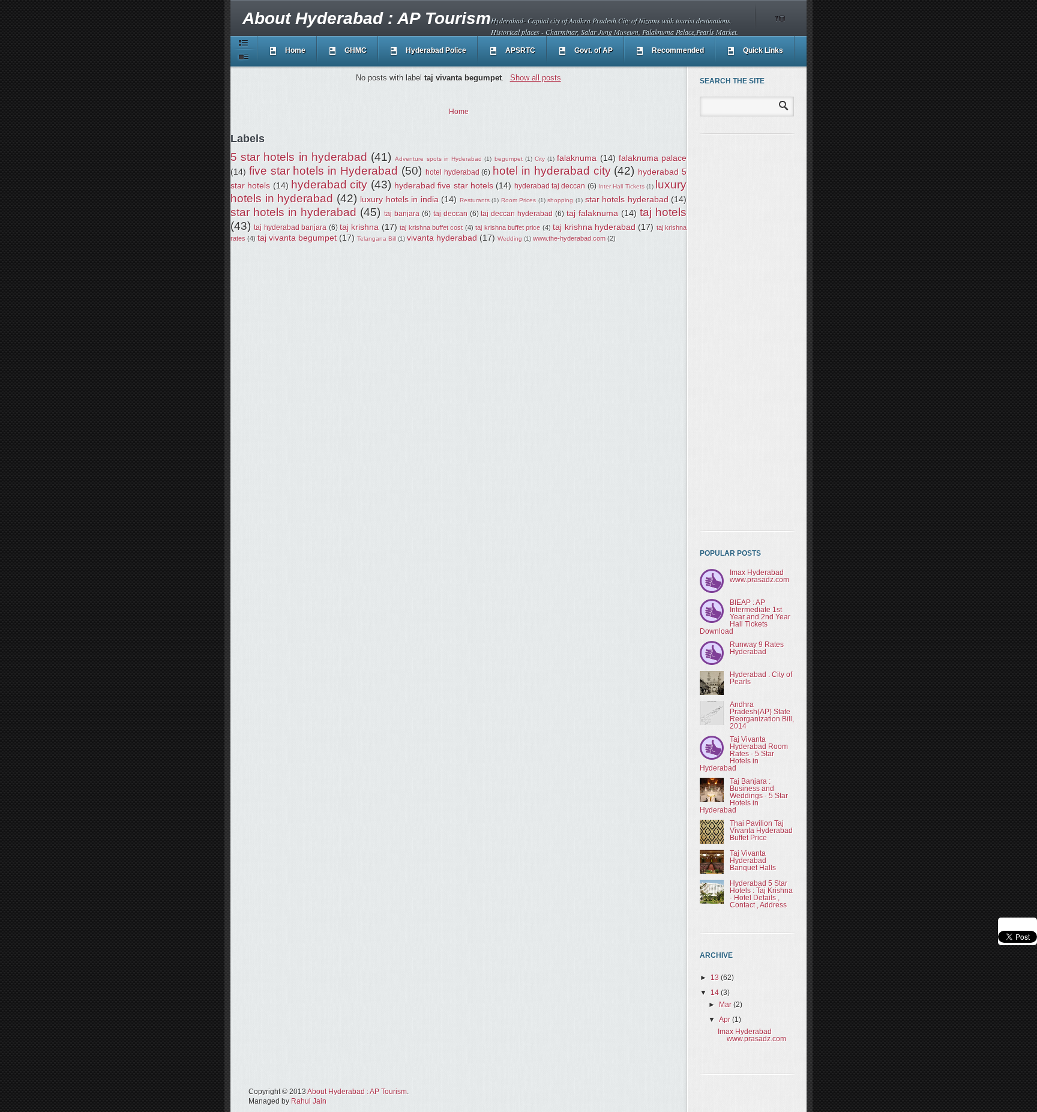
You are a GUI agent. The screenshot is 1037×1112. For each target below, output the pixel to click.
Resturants (475, 200)
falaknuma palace (653, 158)
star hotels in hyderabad (293, 212)
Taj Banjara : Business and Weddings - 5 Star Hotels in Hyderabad (744, 795)
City (540, 158)
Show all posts (535, 77)
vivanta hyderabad (442, 237)
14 (716, 992)
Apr (725, 1019)
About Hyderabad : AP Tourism (366, 18)
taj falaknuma (592, 213)
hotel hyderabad (452, 172)
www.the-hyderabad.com (569, 238)
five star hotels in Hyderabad (323, 170)
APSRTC (520, 50)
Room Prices (519, 200)
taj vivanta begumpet (297, 237)
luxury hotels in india (399, 199)
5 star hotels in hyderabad (298, 157)
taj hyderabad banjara (290, 227)
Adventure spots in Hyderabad (438, 158)
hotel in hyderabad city (551, 170)
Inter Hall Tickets (621, 186)
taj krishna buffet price (507, 227)
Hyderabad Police (436, 50)
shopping (560, 200)
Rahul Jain (308, 1101)
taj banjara (401, 213)
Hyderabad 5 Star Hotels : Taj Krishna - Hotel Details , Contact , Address (761, 894)
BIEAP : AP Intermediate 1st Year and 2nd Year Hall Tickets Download (745, 617)
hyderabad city (329, 184)
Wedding (509, 238)
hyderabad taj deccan (550, 186)
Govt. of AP (593, 50)
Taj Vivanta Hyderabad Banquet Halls (753, 860)
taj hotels (663, 212)
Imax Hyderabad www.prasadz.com (759, 576)
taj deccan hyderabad (517, 213)
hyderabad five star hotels (443, 185)
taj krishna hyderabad (594, 227)
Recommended (678, 50)
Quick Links (763, 50)
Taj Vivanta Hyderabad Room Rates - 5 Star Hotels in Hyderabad (744, 753)
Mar (726, 1004)
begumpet (508, 158)
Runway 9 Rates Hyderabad (757, 648)
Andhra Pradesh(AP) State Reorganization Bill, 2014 (762, 715)
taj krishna (359, 227)
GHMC (355, 50)
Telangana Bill (376, 238)
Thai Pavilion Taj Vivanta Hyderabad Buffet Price (761, 830)
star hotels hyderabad (627, 199)
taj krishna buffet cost (431, 227)
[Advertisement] (748, 332)
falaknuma (577, 158)
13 (716, 977)
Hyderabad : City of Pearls (761, 678)
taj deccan (450, 213)
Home (295, 50)
